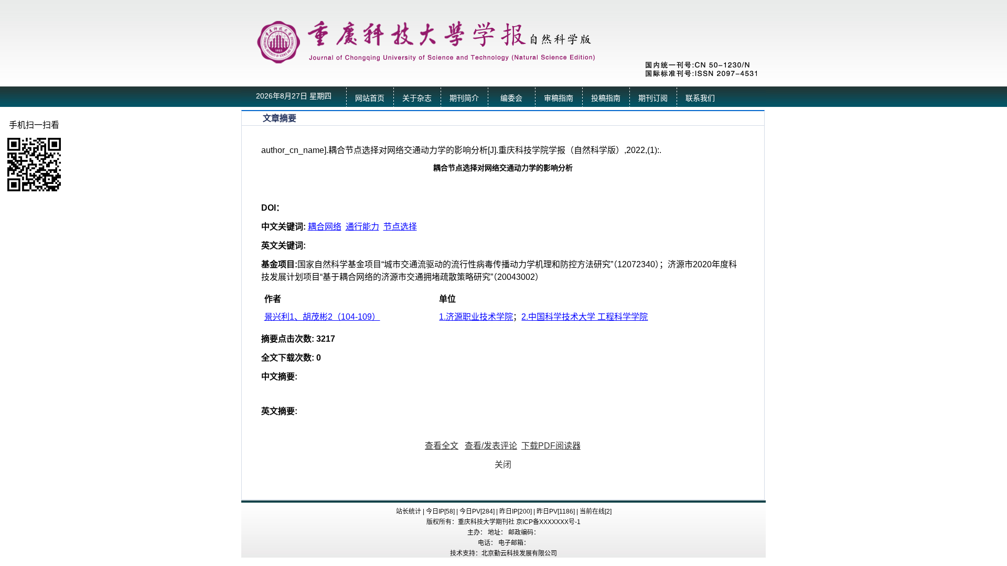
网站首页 (369, 98)
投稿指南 (605, 98)
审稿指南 (558, 98)
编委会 (511, 98)
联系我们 (700, 98)
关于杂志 (417, 98)
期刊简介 (464, 98)
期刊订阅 (653, 98)
